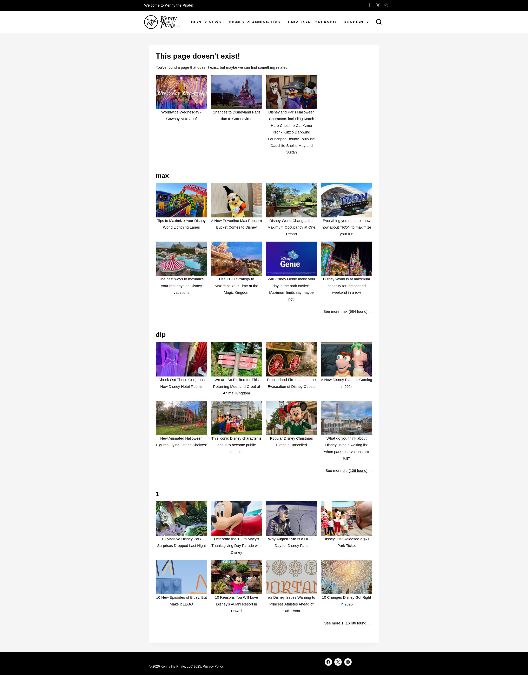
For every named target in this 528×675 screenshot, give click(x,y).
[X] (378, 5)
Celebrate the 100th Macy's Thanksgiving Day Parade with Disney (236, 546)
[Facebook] (369, 5)
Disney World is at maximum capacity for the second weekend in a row (346, 286)
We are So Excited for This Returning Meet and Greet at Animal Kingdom (236, 386)
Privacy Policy (213, 666)
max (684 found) (354, 311)
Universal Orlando (312, 22)
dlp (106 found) (355, 470)
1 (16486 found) (354, 623)
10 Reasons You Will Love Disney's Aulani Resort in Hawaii (236, 604)
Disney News (206, 22)
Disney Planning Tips (254, 22)
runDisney (356, 22)
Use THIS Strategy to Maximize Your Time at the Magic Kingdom (236, 286)
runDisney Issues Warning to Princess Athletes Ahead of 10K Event (291, 604)
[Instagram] (386, 5)
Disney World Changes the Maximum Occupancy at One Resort (291, 227)
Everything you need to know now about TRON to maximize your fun (346, 227)
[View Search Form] (379, 22)
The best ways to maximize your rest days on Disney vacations (181, 286)
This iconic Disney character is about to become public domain (236, 445)
